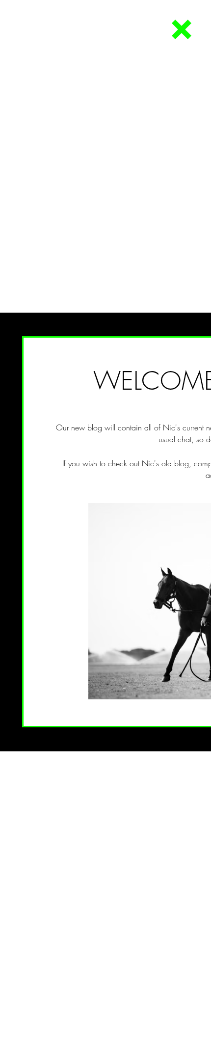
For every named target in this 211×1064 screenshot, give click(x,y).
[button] (181, 29)
